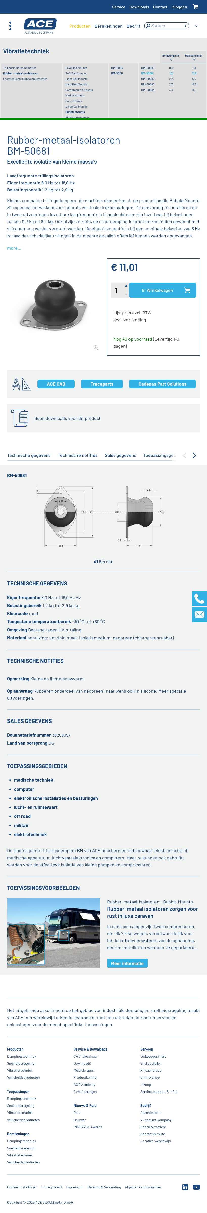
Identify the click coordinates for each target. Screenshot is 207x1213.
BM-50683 (147, 84)
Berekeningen (18, 1134)
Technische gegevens (29, 455)
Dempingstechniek (21, 1056)
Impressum (75, 1187)
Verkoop (146, 1049)
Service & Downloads (90, 1049)
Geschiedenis (150, 1112)
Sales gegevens (120, 455)
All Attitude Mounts (77, 117)
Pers (77, 1112)
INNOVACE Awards (88, 1127)
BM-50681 (147, 73)
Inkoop (145, 1084)
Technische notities (78, 455)
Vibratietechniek (20, 1070)
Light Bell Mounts (76, 78)
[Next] (194, 455)
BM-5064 (117, 67)
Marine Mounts (74, 95)
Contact (160, 6)
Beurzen (80, 1120)
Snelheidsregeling (20, 1063)
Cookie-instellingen (22, 1187)
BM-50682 (147, 78)
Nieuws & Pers (85, 1105)
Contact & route (152, 1134)
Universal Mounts (76, 106)
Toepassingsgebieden (165, 455)
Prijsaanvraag (150, 1070)
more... (14, 248)
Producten (15, 1049)
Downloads (139, 6)
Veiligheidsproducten (23, 1077)
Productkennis (85, 1077)
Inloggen (179, 6)
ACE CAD (56, 384)
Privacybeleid (51, 1187)
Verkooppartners (153, 1056)
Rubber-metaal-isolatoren (20, 73)
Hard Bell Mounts (76, 84)
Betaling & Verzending (104, 1187)
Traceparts (102, 384)
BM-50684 (148, 89)
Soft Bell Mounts (76, 73)
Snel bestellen (151, 1063)
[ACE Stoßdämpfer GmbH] (40, 26)
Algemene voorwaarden (143, 1187)
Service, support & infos (158, 1091)
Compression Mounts (79, 89)
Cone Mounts (73, 101)
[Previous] (184, 455)
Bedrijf (145, 1105)
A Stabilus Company (155, 1120)
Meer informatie (127, 963)
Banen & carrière (153, 1127)
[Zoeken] (185, 25)
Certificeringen (85, 1091)
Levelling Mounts (76, 67)
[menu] (104, 25)
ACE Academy (84, 1084)
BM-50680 (148, 67)
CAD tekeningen (86, 1056)
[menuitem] (80, 25)
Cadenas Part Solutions (162, 384)
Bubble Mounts (75, 112)
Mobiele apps (84, 1070)
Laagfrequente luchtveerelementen (25, 78)
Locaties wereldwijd (155, 1141)
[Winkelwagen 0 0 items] (195, 7)
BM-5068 (117, 73)
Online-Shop (150, 1077)
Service (118, 6)
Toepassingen (18, 1091)
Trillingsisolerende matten (19, 67)
